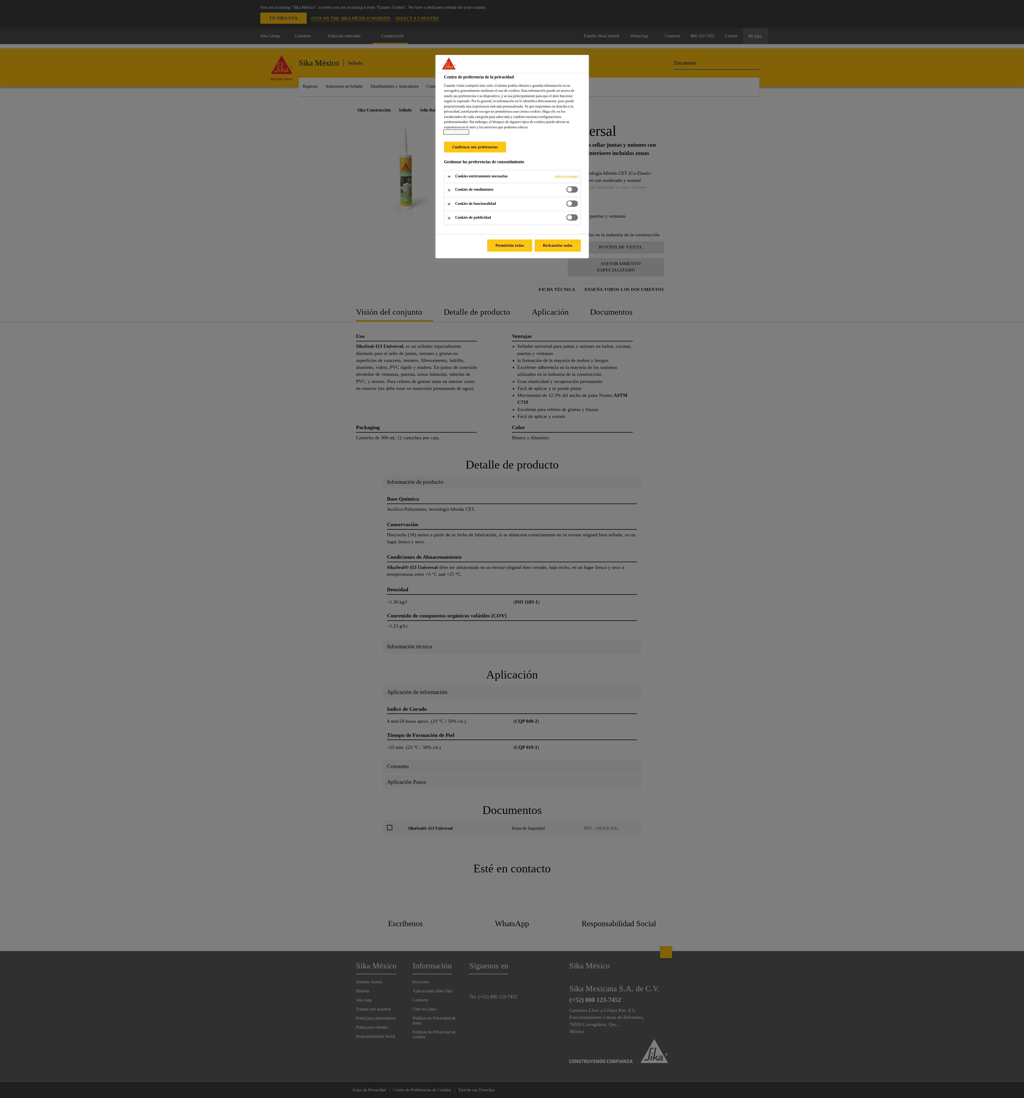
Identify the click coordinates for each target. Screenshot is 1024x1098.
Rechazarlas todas (557, 245)
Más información (456, 132)
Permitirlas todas (509, 245)
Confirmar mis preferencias (475, 147)
